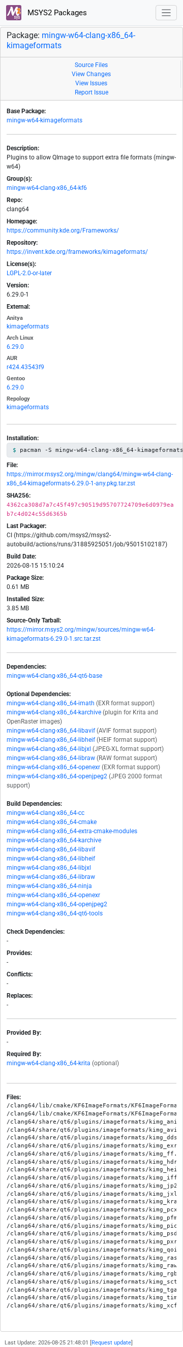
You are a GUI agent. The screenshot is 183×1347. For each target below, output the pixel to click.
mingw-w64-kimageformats (44, 120)
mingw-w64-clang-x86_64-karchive (54, 712)
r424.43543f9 (25, 367)
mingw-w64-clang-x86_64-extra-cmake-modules (72, 831)
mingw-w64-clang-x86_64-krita (48, 1063)
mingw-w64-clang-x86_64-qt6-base (54, 675)
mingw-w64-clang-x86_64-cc (45, 812)
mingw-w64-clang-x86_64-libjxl (49, 748)
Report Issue (91, 92)
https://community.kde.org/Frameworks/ (63, 230)
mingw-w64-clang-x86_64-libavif (51, 730)
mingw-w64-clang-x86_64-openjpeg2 (57, 776)
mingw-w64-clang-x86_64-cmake (52, 822)
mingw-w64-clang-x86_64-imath (51, 703)
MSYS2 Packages (56, 12)
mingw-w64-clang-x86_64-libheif (51, 739)
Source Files (91, 65)
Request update (111, 1342)
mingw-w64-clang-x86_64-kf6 (47, 187)
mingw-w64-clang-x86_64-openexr (53, 767)
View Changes (91, 74)
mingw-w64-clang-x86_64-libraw (51, 758)
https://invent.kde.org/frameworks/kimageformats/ (77, 251)
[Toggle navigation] (166, 13)
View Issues (91, 83)
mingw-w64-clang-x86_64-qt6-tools (55, 913)
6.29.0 (15, 346)
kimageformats (28, 326)
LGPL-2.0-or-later (29, 273)
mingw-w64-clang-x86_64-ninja (49, 886)
